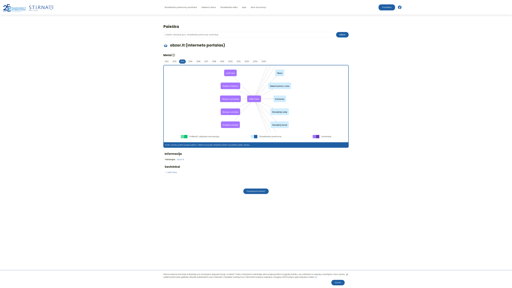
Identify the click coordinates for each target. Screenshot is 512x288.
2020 (230, 61)
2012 (167, 61)
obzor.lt (180, 159)
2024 (255, 61)
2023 (247, 61)
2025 (263, 61)
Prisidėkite (386, 7)
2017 (206, 61)
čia (315, 277)
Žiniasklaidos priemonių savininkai (181, 7)
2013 (174, 61)
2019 (222, 61)
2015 (190, 61)
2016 (198, 61)
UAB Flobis (172, 172)
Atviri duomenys (258, 7)
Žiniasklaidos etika (229, 7)
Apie (244, 7)
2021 (239, 61)
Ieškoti (342, 34)
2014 (182, 61)
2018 (214, 61)
